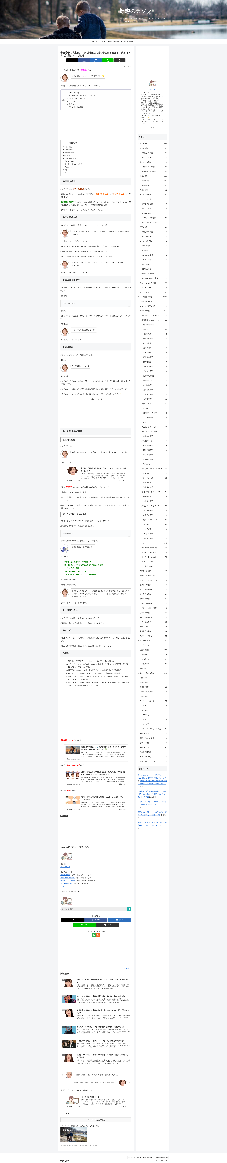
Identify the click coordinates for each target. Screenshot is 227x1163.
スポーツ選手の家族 (67, 878)
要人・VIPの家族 (66, 883)
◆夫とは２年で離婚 (69, 158)
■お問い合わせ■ (147, 1157)
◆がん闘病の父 (68, 149)
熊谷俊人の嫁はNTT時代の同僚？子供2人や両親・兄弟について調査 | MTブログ (152, 784)
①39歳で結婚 (69, 161)
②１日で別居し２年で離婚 (73, 164)
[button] (119, 60)
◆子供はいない (68, 167)
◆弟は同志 (66, 155)
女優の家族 (65, 815)
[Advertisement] (95, 125)
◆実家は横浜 (67, 147)
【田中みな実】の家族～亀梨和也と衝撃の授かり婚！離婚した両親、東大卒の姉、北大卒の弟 (152, 794)
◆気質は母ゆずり (68, 152)
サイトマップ (65, 867)
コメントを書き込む (96, 1120)
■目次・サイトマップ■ (134, 1157)
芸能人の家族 (65, 875)
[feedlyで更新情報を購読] (94, 935)
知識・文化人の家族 (67, 880)
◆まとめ (66, 170)
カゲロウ (152, 90)
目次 (70, 143)
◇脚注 (65, 172)
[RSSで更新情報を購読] (98, 935)
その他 (62, 886)
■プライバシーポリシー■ (161, 1157)
